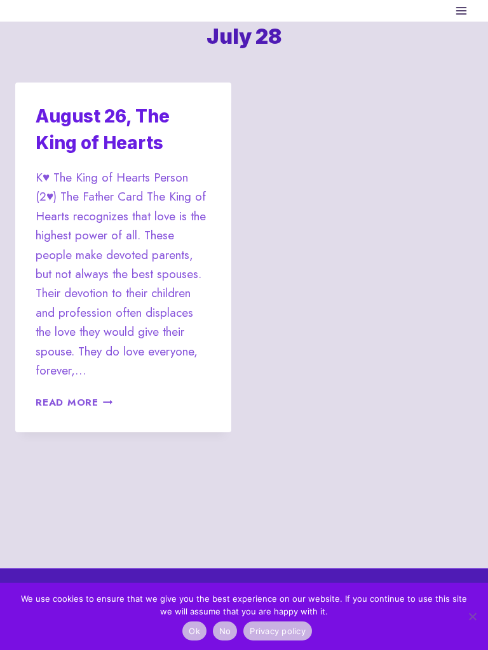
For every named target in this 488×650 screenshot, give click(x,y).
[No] (472, 616)
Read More (74, 402)
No (225, 631)
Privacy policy (278, 631)
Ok (194, 631)
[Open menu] (461, 10)
